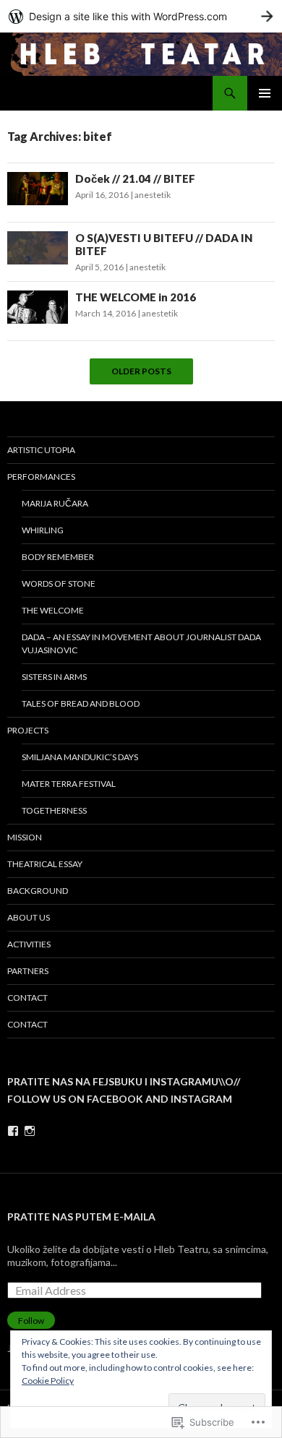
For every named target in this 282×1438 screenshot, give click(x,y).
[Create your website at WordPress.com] (141, 16)
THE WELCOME (53, 610)
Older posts (141, 371)
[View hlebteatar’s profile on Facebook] (13, 1131)
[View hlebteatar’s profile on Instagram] (29, 1131)
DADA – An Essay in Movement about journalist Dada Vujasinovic (141, 643)
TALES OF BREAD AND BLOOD (81, 703)
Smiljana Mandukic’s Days (80, 757)
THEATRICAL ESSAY (44, 863)
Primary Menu (264, 93)
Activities (29, 944)
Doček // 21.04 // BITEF (135, 178)
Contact (27, 997)
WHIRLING (43, 530)
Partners (27, 970)
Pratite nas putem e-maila (81, 1216)
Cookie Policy (48, 1380)
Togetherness (54, 810)
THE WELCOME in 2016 (135, 296)
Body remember (58, 556)
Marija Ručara (55, 503)
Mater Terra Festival (69, 783)
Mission (24, 837)
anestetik (152, 194)
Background (37, 890)
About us (28, 917)
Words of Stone (58, 583)
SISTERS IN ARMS (54, 676)
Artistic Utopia (41, 449)
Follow (31, 1320)
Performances (41, 476)
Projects (27, 730)
